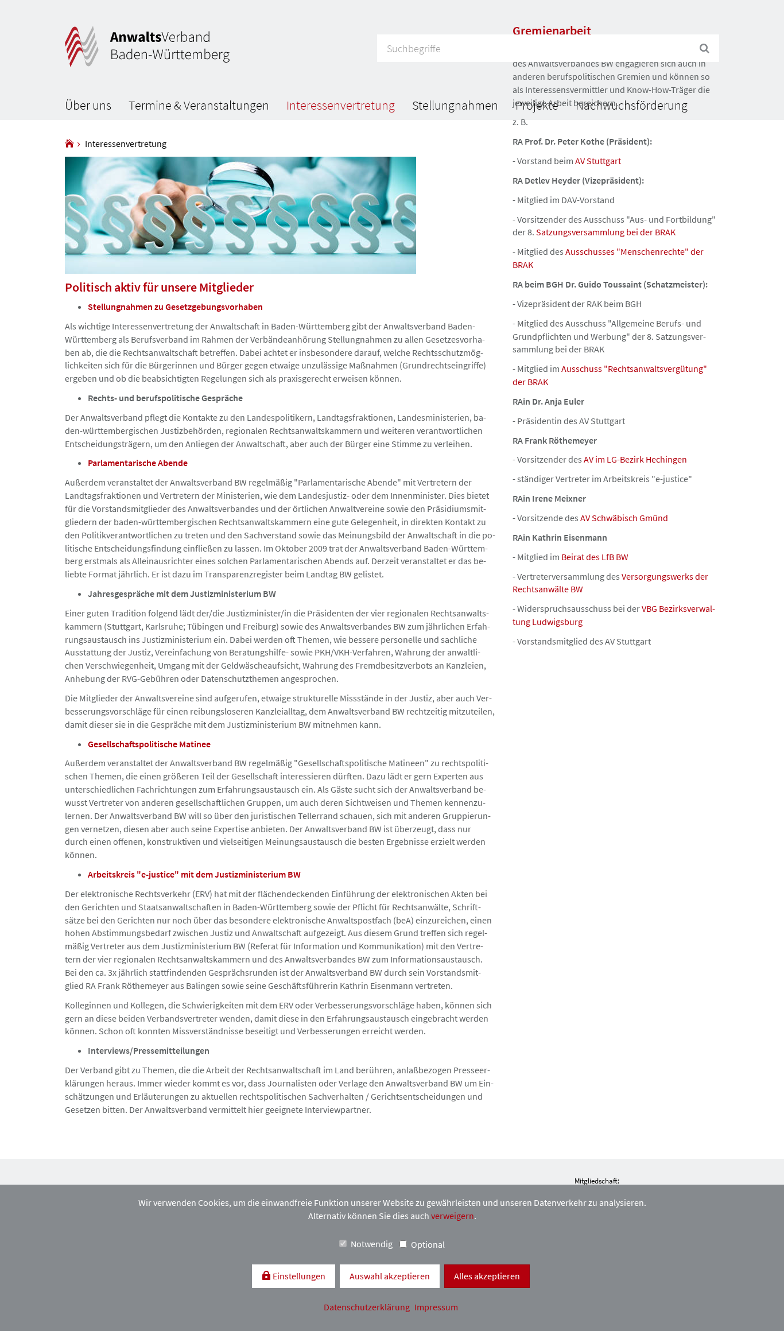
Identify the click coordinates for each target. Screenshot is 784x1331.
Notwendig (372, 1243)
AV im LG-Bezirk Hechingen (635, 459)
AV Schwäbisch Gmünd (624, 517)
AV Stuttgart (598, 160)
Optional (428, 1244)
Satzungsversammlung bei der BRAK (606, 232)
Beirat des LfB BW (594, 556)
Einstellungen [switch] (298, 1276)
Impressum (436, 1307)
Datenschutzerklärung (368, 1307)
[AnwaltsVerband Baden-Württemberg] (69, 143)
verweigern (452, 1215)
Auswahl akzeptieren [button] (390, 1276)
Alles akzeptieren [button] (487, 1276)
